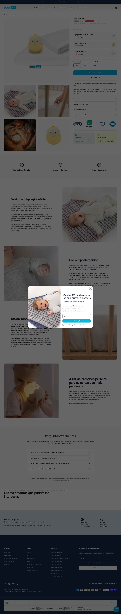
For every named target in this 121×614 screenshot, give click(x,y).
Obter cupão (76, 321)
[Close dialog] (90, 288)
